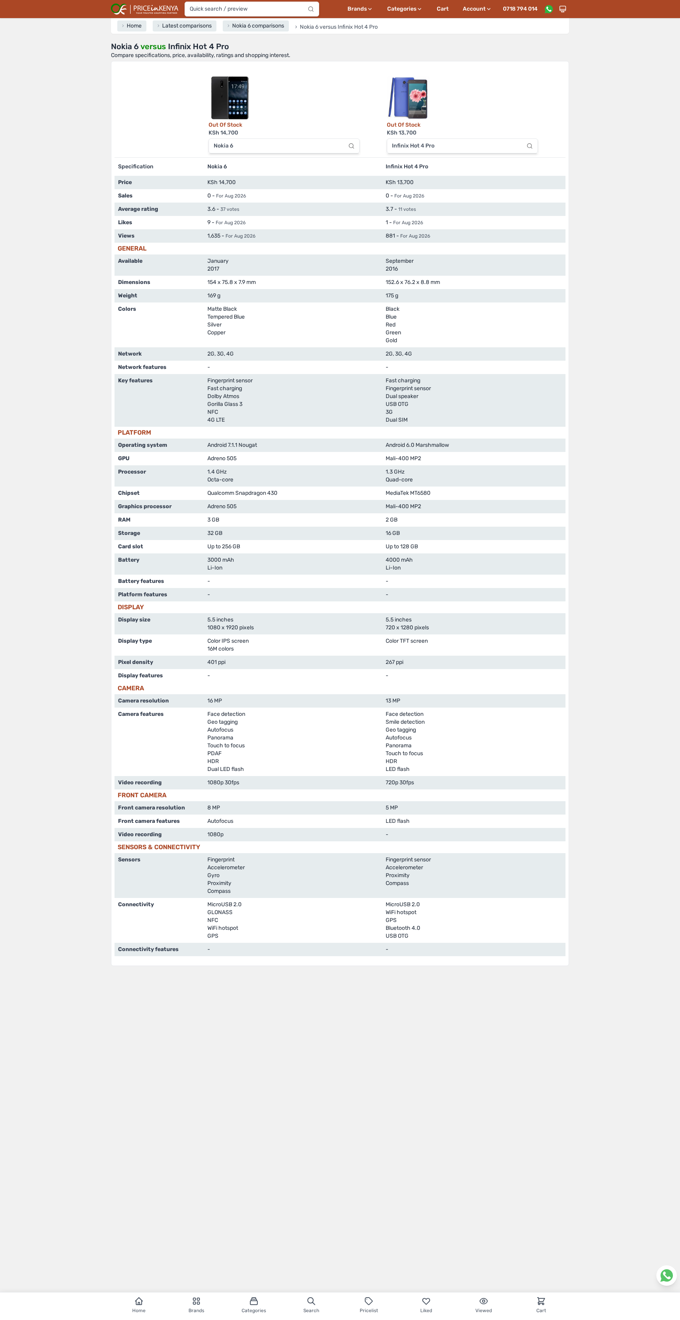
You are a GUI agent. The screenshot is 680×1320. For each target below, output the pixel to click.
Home (139, 1310)
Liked (426, 1310)
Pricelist (369, 1310)
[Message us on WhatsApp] (548, 9)
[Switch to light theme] (562, 9)
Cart (443, 9)
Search (311, 1310)
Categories (254, 1310)
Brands (196, 1310)
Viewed (483, 1310)
